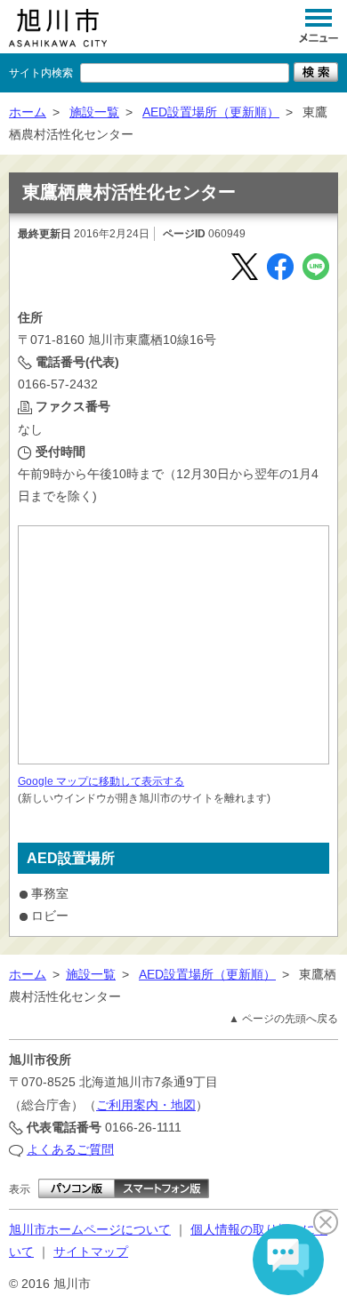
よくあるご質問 (70, 1149)
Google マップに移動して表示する (101, 781)
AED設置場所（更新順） (210, 112)
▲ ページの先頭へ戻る (283, 1018)
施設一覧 (94, 112)
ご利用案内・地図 (146, 1105)
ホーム (27, 112)
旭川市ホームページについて (90, 1229)
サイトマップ (90, 1251)
